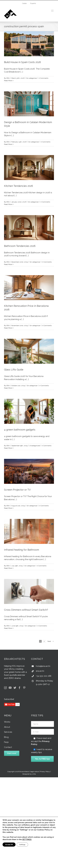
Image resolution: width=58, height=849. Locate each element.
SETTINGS (26, 839)
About (7, 727)
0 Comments (43, 78)
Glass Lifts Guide (13, 369)
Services (8, 732)
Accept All (9, 844)
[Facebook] (19, 687)
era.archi (40, 671)
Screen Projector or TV (17, 489)
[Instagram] (5, 687)
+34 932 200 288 (43, 676)
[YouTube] (10, 687)
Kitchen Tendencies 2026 (18, 185)
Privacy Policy (45, 771)
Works (7, 722)
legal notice (34, 771)
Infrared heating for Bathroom (21, 549)
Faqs (6, 742)
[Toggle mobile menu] (52, 10)
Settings (22, 844)
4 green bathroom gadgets (19, 429)
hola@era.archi (43, 666)
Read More (8, 81)
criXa (34, 774)
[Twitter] (14, 687)
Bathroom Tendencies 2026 (19, 246)
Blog (6, 737)
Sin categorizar (31, 78)
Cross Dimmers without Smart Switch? (26, 609)
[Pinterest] (24, 687)
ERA (8, 78)
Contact (8, 747)
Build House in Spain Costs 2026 (22, 62)
